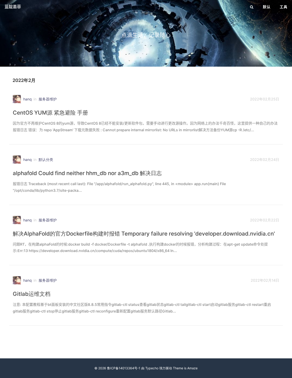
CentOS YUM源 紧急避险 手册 (50, 112)
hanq (27, 99)
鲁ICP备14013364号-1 (123, 368)
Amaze (192, 368)
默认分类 (46, 159)
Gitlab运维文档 (31, 294)
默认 (267, 7)
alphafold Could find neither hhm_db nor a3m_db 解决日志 (87, 173)
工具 (283, 7)
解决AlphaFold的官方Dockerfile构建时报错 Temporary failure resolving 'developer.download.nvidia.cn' (144, 233)
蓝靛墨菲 (13, 6)
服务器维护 (48, 99)
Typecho (151, 368)
